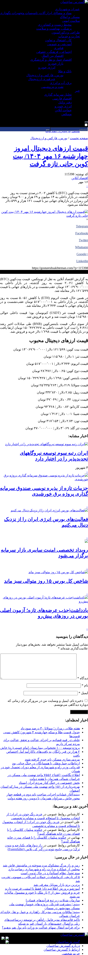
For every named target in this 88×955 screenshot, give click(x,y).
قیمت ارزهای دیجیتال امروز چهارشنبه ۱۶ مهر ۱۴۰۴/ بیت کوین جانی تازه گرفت (50, 156)
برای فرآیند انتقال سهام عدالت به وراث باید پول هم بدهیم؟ (41, 927)
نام (85, 685)
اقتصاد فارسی (62, 98)
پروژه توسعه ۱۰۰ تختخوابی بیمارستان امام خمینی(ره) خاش (40, 747)
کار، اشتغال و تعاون (58, 40)
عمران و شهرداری (67, 9)
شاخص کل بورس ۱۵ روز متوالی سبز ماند (46, 581)
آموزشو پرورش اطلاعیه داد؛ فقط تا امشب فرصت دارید (42, 888)
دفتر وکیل (65, 102)
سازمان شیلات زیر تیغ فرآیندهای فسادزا (53, 900)
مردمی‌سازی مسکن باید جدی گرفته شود (52, 759)
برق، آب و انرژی (61, 83)
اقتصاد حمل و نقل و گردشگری (51, 59)
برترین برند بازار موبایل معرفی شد (57, 884)
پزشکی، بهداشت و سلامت (54, 28)
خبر (77, 90)
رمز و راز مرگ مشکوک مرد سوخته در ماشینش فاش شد (41, 865)
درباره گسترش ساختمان (63, 945)
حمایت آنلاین (63, 110)
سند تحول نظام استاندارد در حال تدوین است (50, 873)
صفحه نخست (79, 138)
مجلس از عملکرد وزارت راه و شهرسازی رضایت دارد (44, 869)
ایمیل (83, 693)
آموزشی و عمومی (59, 44)
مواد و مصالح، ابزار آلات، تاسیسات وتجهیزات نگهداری (36, 13)
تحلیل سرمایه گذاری (58, 94)
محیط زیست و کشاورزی (55, 24)
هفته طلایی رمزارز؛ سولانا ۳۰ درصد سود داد (50, 728)
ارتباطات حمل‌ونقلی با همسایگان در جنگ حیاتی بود (46, 763)
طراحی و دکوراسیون (66, 32)
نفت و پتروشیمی (52, 87)
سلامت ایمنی (71, 20)
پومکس (66, 114)
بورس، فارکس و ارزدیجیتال (44, 75)
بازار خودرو (55, 63)
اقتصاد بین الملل (52, 55)
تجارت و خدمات (69, 36)
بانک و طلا (65, 71)
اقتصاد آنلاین (79, 178)
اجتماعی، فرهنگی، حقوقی (54, 52)
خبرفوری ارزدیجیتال (41, 79)
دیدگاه (82, 678)
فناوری (58, 48)
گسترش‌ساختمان (68, 942)
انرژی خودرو (46, 67)
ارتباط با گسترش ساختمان (62, 949)
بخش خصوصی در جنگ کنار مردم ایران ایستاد (49, 782)
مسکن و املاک (70, 17)
